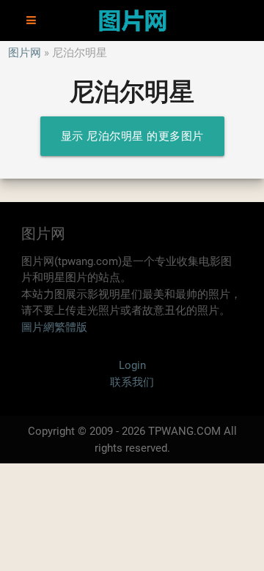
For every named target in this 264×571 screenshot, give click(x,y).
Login (132, 365)
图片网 (24, 52)
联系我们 (132, 382)
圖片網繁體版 (54, 327)
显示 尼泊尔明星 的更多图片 (132, 136)
